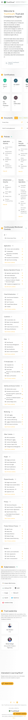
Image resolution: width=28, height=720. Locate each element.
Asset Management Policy (8, 187)
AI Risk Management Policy (24, 160)
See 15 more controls (10, 471)
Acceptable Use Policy (23, 186)
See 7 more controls (10, 404)
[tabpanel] (14, 125)
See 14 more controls (10, 541)
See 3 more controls (10, 331)
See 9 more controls (10, 518)
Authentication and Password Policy (8, 153)
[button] (2, 2)
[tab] (16, 118)
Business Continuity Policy (9, 200)
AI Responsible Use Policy (24, 154)
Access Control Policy (8, 147)
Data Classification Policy (24, 166)
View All (5, 171)
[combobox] (8, 63)
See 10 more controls (10, 378)
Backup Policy (8, 196)
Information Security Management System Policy (24, 210)
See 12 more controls (10, 309)
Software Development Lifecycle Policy (8, 166)
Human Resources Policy (23, 203)
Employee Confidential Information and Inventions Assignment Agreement (24, 194)
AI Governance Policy (24, 149)
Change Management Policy (8, 159)
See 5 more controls (10, 262)
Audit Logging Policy (8, 192)
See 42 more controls (10, 286)
